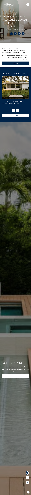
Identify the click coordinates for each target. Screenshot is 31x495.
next (17, 110)
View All (15, 115)
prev (13, 110)
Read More (16, 63)
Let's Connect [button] (15, 376)
